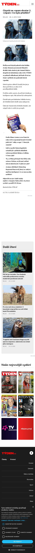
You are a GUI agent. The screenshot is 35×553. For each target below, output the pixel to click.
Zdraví (31, 496)
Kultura (31, 490)
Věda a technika (28, 474)
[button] (17, 520)
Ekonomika (30, 479)
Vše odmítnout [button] (17, 546)
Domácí (31, 463)
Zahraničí (30, 468)
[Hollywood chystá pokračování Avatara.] (15, 53)
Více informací (24, 518)
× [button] (33, 507)
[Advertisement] (17, 213)
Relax (31, 501)
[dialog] (17, 529)
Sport (31, 485)
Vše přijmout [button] (17, 541)
